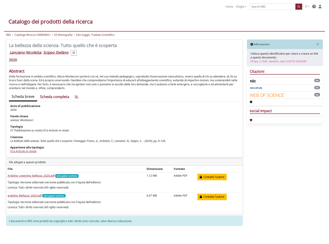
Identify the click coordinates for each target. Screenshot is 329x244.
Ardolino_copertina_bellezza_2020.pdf (31, 176)
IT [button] (306, 7)
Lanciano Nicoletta (25, 52)
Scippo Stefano (55, 52)
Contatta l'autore (213, 177)
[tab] (76, 97)
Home (229, 7)
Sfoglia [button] (240, 7)
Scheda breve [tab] (23, 96)
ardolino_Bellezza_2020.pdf (25, 195)
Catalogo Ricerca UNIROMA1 (33, 35)
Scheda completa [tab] (54, 96)
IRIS (8, 35)
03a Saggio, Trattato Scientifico (95, 35)
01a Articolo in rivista (23, 151)
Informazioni (261, 44)
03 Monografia (63, 35)
